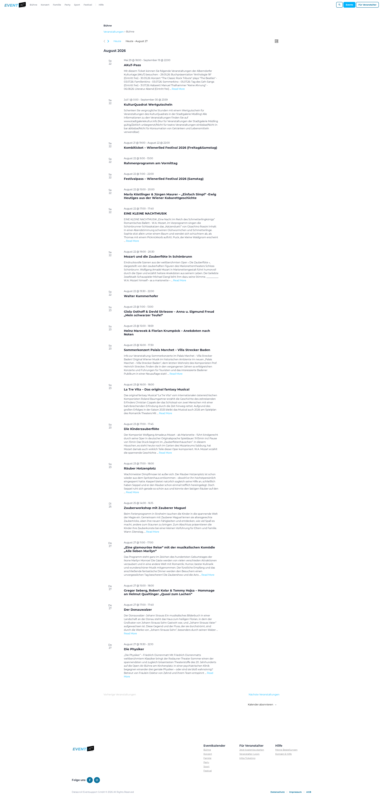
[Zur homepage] (15, 5)
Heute (117, 41)
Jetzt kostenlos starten (251, 749)
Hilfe (101, 4)
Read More (178, 89)
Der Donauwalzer (138, 609)
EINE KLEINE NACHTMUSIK (145, 213)
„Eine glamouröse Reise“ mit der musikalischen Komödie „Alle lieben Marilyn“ (169, 549)
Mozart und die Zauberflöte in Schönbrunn (158, 256)
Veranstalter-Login (249, 754)
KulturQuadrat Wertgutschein (148, 104)
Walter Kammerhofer (141, 296)
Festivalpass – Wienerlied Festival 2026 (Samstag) (163, 179)
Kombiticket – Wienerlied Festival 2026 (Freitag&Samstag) (170, 147)
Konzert (45, 4)
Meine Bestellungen (286, 749)
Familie (57, 4)
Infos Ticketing (247, 758)
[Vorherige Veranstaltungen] (104, 41)
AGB (308, 792)
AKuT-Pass (132, 65)
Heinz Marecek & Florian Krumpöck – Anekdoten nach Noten (167, 332)
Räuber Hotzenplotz (140, 468)
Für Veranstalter (367, 4)
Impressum (295, 792)
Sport (77, 4)
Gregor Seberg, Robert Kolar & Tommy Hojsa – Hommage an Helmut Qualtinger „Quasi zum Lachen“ (169, 592)
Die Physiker (134, 649)
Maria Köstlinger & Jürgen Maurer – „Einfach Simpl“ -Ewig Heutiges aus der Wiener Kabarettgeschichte (170, 196)
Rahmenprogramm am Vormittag (150, 163)
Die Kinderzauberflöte (141, 429)
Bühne (33, 4)
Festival (88, 4)
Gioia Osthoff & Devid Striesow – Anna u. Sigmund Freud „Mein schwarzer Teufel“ (169, 313)
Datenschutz (277, 792)
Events (349, 4)
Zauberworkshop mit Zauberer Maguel (155, 508)
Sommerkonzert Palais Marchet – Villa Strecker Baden (167, 350)
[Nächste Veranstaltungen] (108, 41)
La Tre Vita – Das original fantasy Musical (156, 389)
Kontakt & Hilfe (283, 754)
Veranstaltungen (114, 31)
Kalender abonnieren (260, 704)
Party (67, 4)
